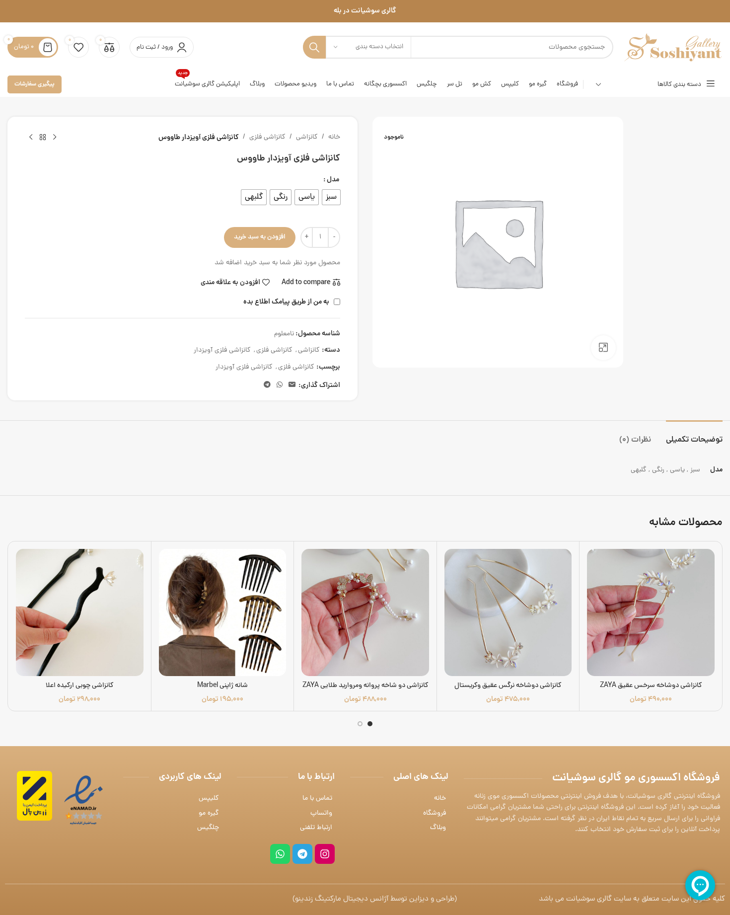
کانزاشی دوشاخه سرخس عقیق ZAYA (651, 686)
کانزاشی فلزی (267, 137)
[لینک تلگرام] (267, 385)
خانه (334, 137)
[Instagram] (325, 854)
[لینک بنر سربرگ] (365, 11)
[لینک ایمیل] (292, 385)
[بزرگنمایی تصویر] (603, 347)
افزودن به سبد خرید (260, 237)
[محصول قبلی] (55, 138)
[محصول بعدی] (31, 138)
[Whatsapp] (280, 854)
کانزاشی (307, 137)
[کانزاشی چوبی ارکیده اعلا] (80, 613)
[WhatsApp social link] (280, 385)
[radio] (331, 197)
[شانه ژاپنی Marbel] (223, 613)
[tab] (694, 435)
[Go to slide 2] (360, 723)
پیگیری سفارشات (34, 84)
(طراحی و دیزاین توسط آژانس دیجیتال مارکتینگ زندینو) (374, 899)
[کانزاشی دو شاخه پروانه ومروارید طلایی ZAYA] (365, 613)
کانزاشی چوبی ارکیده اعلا (80, 686)
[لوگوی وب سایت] (673, 48)
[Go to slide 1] (369, 723)
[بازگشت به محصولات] (43, 138)
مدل (333, 179)
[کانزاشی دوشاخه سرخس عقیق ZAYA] (651, 613)
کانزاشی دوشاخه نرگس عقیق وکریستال (508, 686)
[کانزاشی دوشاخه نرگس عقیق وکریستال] (508, 613)
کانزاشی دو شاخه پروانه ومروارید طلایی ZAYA (365, 686)
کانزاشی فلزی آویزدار (222, 350)
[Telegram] (302, 854)
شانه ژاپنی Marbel (222, 686)
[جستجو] (314, 47)
